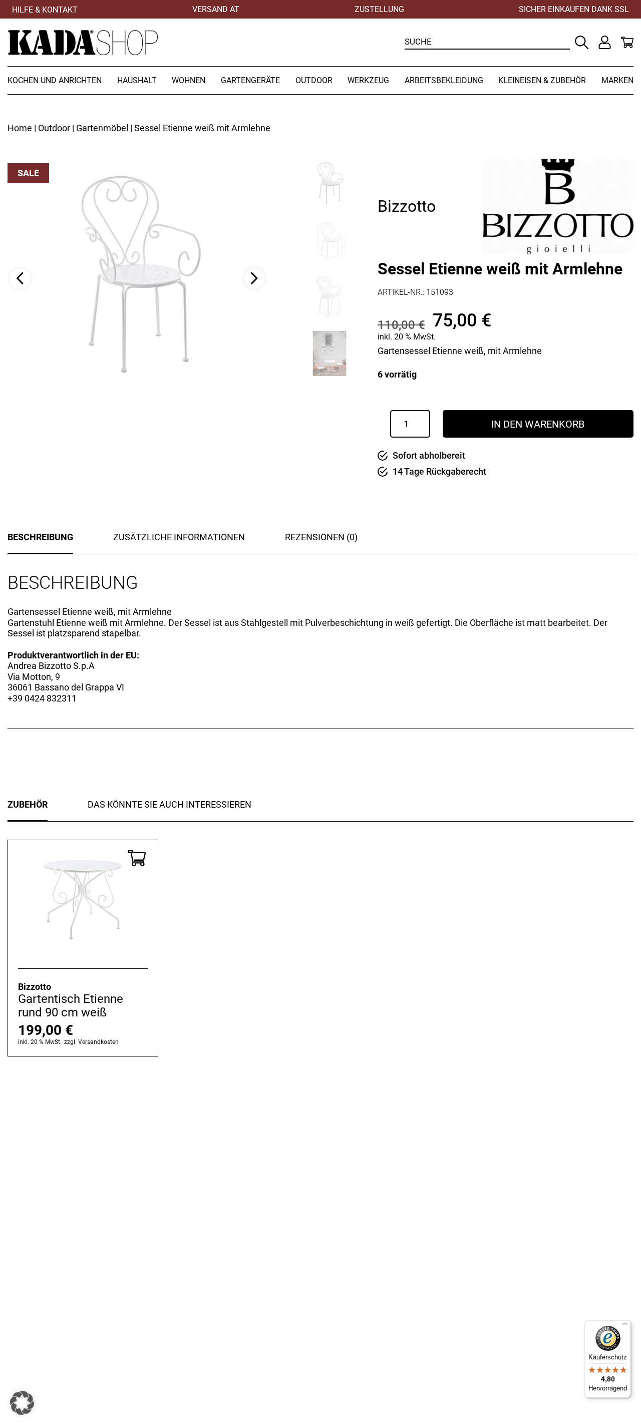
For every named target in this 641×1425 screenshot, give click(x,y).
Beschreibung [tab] (40, 537)
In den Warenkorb (537, 424)
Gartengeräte (250, 80)
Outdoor (314, 80)
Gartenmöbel (102, 128)
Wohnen (188, 80)
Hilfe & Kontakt (45, 10)
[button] (22, 1403)
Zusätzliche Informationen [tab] (179, 537)
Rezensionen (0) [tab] (321, 537)
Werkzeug (368, 80)
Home (20, 128)
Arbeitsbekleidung (444, 80)
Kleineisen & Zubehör (542, 80)
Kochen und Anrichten (55, 80)
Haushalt (137, 80)
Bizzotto (407, 206)
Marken (617, 80)
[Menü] (625, 1326)
